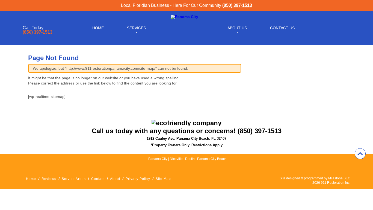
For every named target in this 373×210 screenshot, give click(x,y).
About (115, 179)
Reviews (49, 179)
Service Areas (74, 179)
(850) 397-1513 (237, 5)
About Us (237, 28)
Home (98, 28)
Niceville (176, 159)
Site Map (163, 179)
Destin (190, 159)
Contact (98, 179)
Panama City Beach (212, 159)
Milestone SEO (339, 178)
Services (136, 28)
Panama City (157, 159)
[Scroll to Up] (360, 153)
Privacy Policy (138, 179)
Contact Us (282, 28)
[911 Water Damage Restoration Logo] (184, 16)
